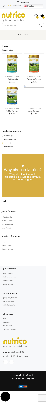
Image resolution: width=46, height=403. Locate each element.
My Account (7, 326)
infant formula (7, 217)
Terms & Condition (9, 329)
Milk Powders (9, 139)
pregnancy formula (8, 242)
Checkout (6, 322)
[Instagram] (11, 362)
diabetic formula (7, 249)
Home (20, 35)
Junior (16, 76)
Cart (4, 318)
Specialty (7, 146)
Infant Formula (12, 79)
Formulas (9, 76)
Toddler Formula (12, 111)
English (30, 6)
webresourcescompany (23, 378)
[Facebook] (5, 362)
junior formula (7, 228)
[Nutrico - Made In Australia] (13, 16)
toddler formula (7, 224)
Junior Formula (33, 111)
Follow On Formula (34, 79)
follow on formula (8, 221)
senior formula (7, 245)
